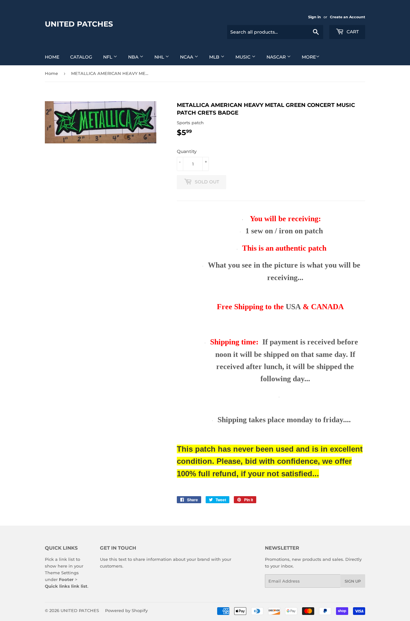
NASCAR (276, 57)
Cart (352, 32)
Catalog (81, 57)
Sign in (314, 17)
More (309, 57)
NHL (159, 57)
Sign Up (353, 581)
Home (52, 57)
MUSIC (243, 57)
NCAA (187, 57)
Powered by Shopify (126, 610)
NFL (108, 57)
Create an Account (347, 17)
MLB (215, 57)
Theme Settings (62, 572)
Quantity (187, 151)
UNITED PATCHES (79, 24)
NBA (134, 57)
